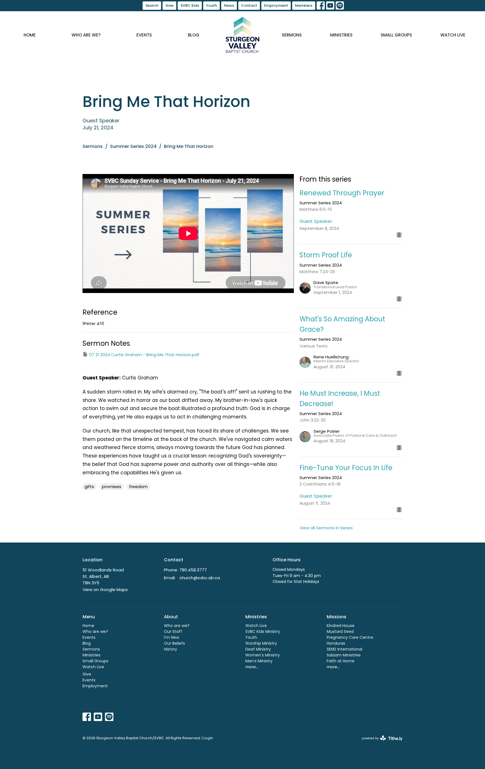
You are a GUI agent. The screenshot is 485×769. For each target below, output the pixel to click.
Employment (276, 5)
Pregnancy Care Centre (350, 637)
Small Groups (396, 35)
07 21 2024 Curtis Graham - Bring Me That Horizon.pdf (144, 355)
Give (169, 5)
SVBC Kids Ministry (262, 631)
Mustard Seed (340, 631)
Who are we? (86, 35)
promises (111, 486)
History (170, 649)
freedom (138, 486)
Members (303, 5)
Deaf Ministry (258, 649)
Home (30, 35)
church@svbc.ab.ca (199, 578)
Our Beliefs (174, 643)
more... (251, 667)
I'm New (171, 637)
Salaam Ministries (344, 655)
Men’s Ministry (259, 661)
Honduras (336, 643)
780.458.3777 (193, 570)
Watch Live (452, 35)
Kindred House (340, 625)
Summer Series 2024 (133, 146)
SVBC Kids (189, 5)
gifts (89, 486)
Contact (249, 5)
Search (151, 5)
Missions (336, 617)
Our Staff (173, 631)
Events (144, 35)
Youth (211, 5)
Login (208, 738)
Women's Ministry (262, 655)
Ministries (341, 35)
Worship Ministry (261, 643)
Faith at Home (340, 661)
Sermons (292, 35)
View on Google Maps (105, 589)
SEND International (344, 649)
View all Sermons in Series (326, 528)
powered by (379, 743)
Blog (193, 35)
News (229, 5)
